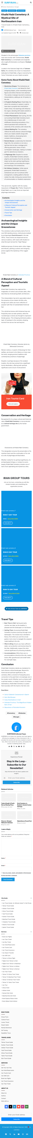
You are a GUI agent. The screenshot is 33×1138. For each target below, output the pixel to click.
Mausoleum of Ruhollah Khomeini (14, 707)
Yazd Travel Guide (7, 914)
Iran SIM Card (6, 955)
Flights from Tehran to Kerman (11, 969)
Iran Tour (4, 985)
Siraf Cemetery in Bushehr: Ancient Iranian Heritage (24, 804)
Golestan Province (24, 275)
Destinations (10, 7)
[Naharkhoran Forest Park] (24, 815)
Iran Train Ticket (7, 939)
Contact (3, 1098)
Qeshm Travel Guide (8, 927)
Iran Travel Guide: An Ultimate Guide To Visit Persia (16, 903)
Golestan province (24, 55)
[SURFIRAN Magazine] (11, 2)
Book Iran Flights (7, 936)
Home (4, 7)
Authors (3, 1095)
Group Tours (4, 1017)
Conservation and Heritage (13, 210)
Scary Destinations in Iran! (12, 700)
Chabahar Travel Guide (8, 922)
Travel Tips (8, 212)
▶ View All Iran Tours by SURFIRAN (16, 608)
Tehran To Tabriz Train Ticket (10, 982)
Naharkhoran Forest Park (24, 821)
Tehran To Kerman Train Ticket (11, 979)
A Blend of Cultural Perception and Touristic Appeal (16, 206)
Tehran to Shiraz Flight (8, 958)
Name (3, 858)
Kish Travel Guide (6, 1058)
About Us (4, 1093)
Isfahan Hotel (6, 990)
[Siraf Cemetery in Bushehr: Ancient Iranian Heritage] (24, 797)
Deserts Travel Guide (8, 924)
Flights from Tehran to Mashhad (11, 963)
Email (3, 865)
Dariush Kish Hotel (7, 993)
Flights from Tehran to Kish (10, 961)
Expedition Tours (6, 1033)
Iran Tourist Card (7, 947)
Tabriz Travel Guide (6, 1055)
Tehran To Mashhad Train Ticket (11, 977)
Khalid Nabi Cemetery (11, 88)
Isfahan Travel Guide (8, 908)
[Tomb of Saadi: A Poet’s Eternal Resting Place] (8, 797)
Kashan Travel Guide (8, 916)
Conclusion (8, 215)
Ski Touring (4, 1030)
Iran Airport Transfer (8, 953)
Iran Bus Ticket (6, 942)
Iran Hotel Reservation (8, 944)
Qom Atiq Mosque (9, 697)
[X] (14, 746)
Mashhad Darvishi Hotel (9, 995)
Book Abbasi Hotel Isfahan (9, 1001)
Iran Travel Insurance (8, 950)
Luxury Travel (5, 1022)
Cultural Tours (5, 1019)
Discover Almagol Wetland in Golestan (7, 821)
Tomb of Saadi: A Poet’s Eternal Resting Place (7, 804)
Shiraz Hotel (5, 987)
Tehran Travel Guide (8, 906)
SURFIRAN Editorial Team (10, 30)
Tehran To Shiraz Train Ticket (10, 974)
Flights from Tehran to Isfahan (10, 966)
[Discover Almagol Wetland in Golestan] (8, 815)
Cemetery (11, 713)
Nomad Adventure (6, 1027)
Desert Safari (5, 1025)
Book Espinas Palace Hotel (9, 998)
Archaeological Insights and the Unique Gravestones (15, 201)
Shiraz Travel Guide (7, 911)
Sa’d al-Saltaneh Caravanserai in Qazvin (16, 694)
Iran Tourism (21, 10)
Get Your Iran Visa (6, 1067)
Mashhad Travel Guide (8, 919)
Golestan (22, 713)
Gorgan (17, 7)
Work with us (5, 1101)
